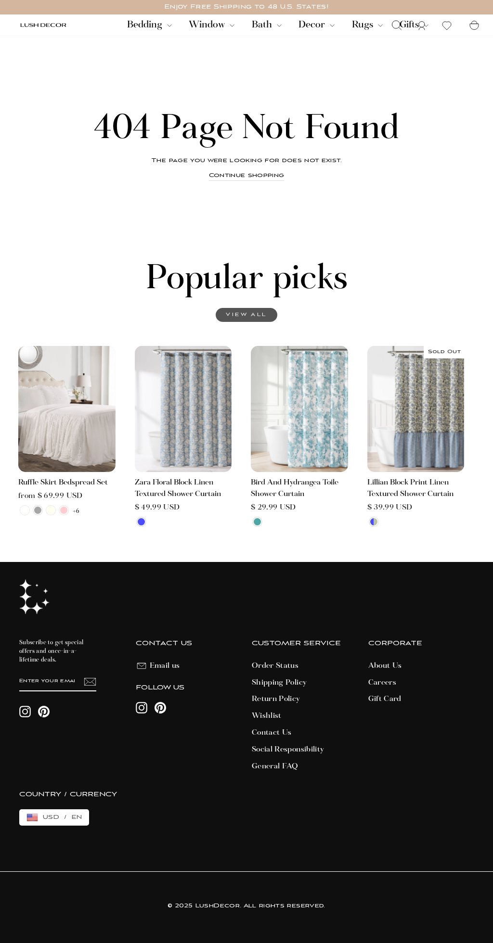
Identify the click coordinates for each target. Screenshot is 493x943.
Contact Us (272, 733)
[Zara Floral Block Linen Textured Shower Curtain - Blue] (141, 521)
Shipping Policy (279, 683)
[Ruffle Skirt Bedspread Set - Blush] (63, 510)
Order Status (275, 666)
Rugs (364, 25)
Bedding (146, 25)
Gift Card (385, 699)
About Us (385, 666)
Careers (382, 683)
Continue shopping (247, 175)
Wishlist (267, 716)
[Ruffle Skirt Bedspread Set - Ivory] (50, 510)
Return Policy (276, 699)
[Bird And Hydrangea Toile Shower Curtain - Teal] (257, 521)
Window (208, 25)
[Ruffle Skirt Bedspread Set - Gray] (37, 510)
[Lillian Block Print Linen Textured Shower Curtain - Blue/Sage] (373, 521)
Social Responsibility (288, 749)
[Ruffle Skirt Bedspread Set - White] (24, 510)
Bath (263, 25)
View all (246, 315)
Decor (312, 25)
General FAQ (275, 766)
